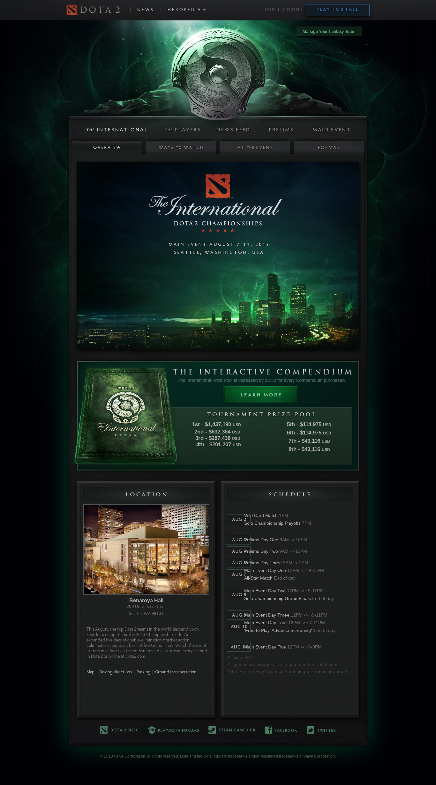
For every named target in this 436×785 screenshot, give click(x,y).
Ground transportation (176, 672)
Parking (143, 672)
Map (90, 672)
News (145, 10)
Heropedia (185, 10)
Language (291, 9)
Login (270, 9)
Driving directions (115, 672)
